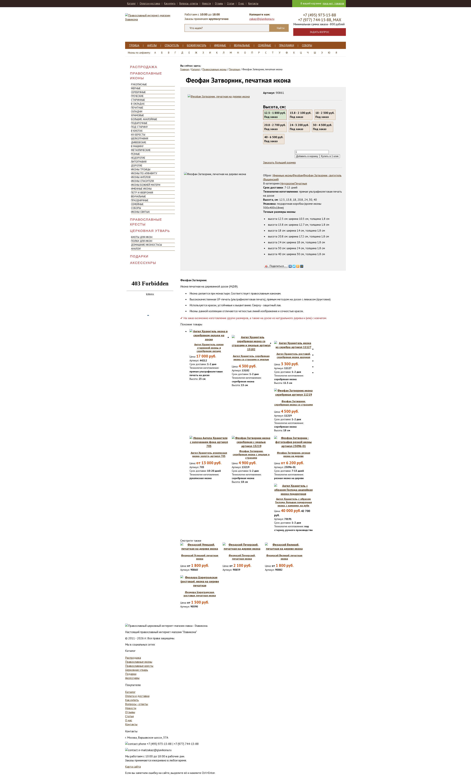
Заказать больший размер (279, 162)
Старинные (138, 100)
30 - (322, 127)
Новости (206, 3)
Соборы (307, 45)
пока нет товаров (333, 3)
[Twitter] (294, 265)
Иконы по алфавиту (144, 173)
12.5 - (275, 115)
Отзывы (219, 3)
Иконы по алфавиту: (139, 52)
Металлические (140, 150)
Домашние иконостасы (146, 244)
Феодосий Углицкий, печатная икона (199, 557)
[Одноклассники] (298, 265)
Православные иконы (146, 76)
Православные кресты (146, 222)
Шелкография (139, 138)
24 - (299, 127)
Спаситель (172, 45)
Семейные (264, 45)
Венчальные (242, 45)
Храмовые (137, 115)
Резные (135, 154)
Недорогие (138, 157)
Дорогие (136, 165)
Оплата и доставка (150, 3)
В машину (137, 146)
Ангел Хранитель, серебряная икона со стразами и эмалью (251, 357)
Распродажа (143, 67)
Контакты (253, 3)
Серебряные (138, 92)
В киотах (137, 130)
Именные (220, 45)
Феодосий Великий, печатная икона (284, 557)
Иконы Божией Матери (145, 184)
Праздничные (139, 200)
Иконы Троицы (140, 169)
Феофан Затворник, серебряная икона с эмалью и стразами (251, 454)
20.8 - (275, 127)
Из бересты (138, 134)
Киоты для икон (141, 237)
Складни (136, 111)
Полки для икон (141, 241)
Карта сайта (133, 766)
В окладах (138, 103)
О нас (241, 3)
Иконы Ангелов (140, 177)
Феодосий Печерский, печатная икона (242, 557)
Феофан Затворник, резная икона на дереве (293, 454)
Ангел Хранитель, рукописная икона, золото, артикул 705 (209, 454)
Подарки (139, 256)
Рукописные (139, 84)
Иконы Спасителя (142, 181)
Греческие (137, 96)
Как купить (169, 3)
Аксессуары (143, 263)
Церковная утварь (150, 231)
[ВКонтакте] (290, 265)
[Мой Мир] (302, 265)
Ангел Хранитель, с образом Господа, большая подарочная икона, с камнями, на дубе (293, 502)
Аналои (136, 248)
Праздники (286, 45)
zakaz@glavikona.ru (261, 19)
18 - (324, 115)
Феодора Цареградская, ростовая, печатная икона (200, 594)
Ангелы (152, 45)
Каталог (131, 3)
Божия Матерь (196, 45)
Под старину (139, 127)
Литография (138, 161)
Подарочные (139, 123)
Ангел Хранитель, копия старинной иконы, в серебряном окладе (209, 348)
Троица (134, 45)
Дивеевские (138, 142)
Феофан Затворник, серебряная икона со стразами (293, 403)
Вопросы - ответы (188, 3)
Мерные (136, 88)
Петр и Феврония (142, 192)
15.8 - (300, 115)
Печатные (137, 107)
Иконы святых (140, 212)
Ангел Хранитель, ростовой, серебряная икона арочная (294, 355)
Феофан (298, 175)
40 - (273, 139)
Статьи (230, 3)
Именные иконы (141, 188)
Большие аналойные (144, 119)
